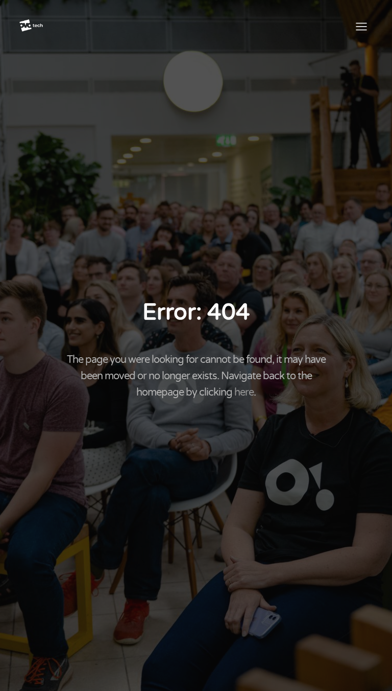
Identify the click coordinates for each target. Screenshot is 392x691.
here (244, 392)
